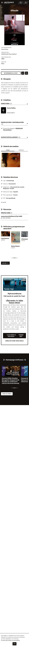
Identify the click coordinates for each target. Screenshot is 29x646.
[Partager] (22, 73)
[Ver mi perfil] (26, 2)
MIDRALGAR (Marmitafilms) (9, 54)
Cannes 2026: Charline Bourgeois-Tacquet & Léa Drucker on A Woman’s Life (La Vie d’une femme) (9, 380)
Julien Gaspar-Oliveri (16, 301)
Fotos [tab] (7, 150)
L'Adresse (24, 239)
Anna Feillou (4, 49)
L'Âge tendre (10, 300)
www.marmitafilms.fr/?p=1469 (11, 216)
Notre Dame (15, 246)
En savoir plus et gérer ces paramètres (10, 640)
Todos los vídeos (7, 393)
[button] (18, 155)
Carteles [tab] (21, 150)
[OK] (14, 643)
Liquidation (5, 238)
